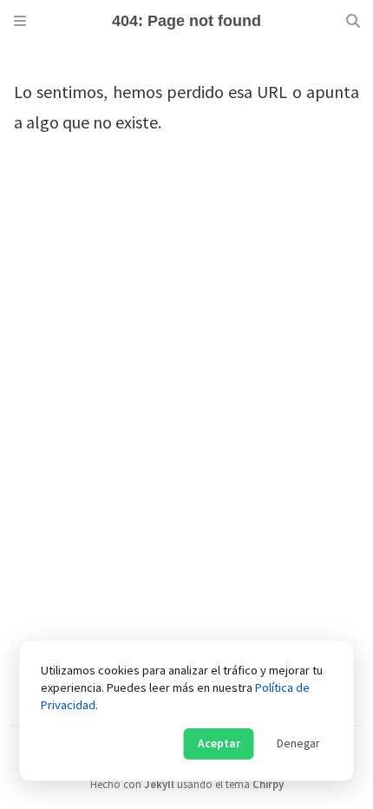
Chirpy (268, 784)
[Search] (353, 20)
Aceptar (219, 743)
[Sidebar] (20, 20)
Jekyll (159, 784)
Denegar (298, 743)
